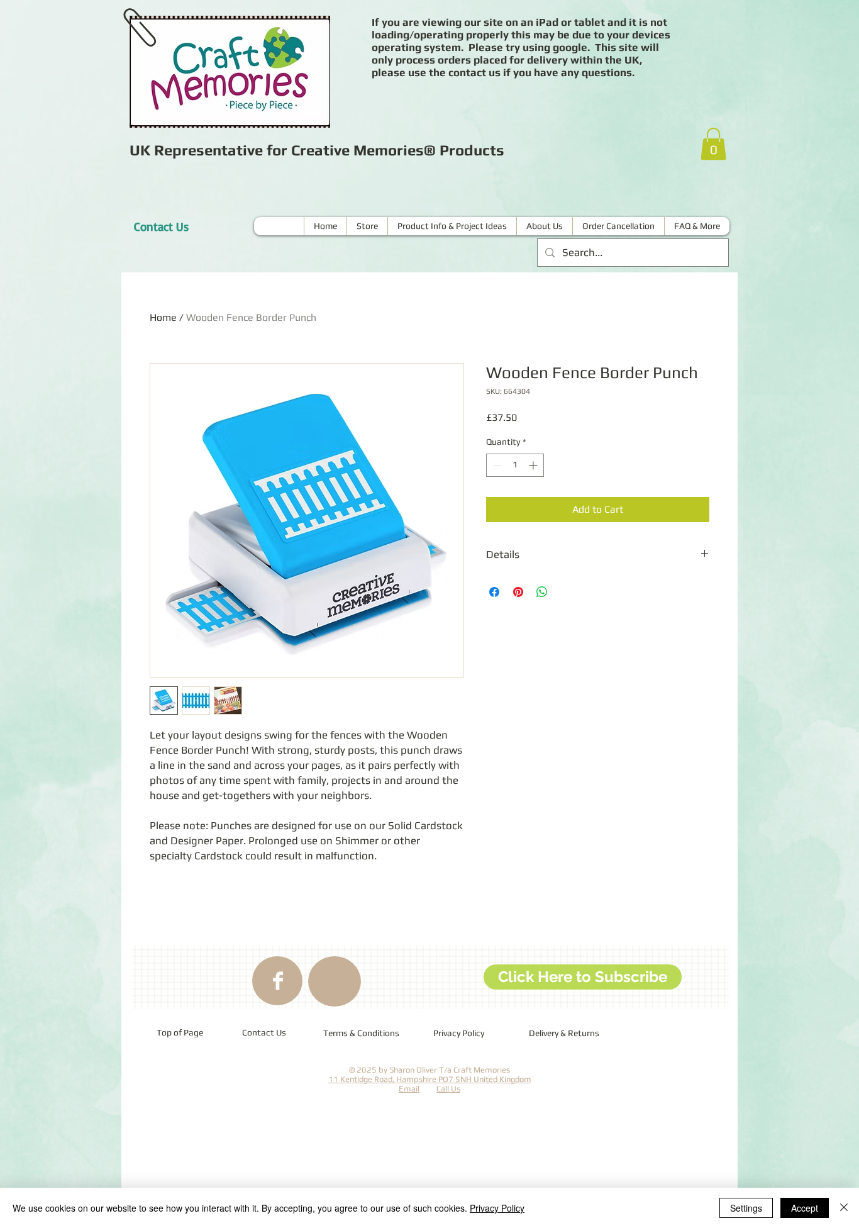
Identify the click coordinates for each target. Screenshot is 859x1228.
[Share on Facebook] (494, 592)
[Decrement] (496, 465)
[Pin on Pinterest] (518, 592)
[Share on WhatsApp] (542, 592)
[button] (713, 144)
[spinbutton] (515, 465)
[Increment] (534, 465)
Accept (804, 1208)
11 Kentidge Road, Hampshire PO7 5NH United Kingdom (429, 1079)
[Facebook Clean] (278, 980)
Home (163, 317)
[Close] (843, 1208)
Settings (746, 1208)
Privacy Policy (497, 1208)
